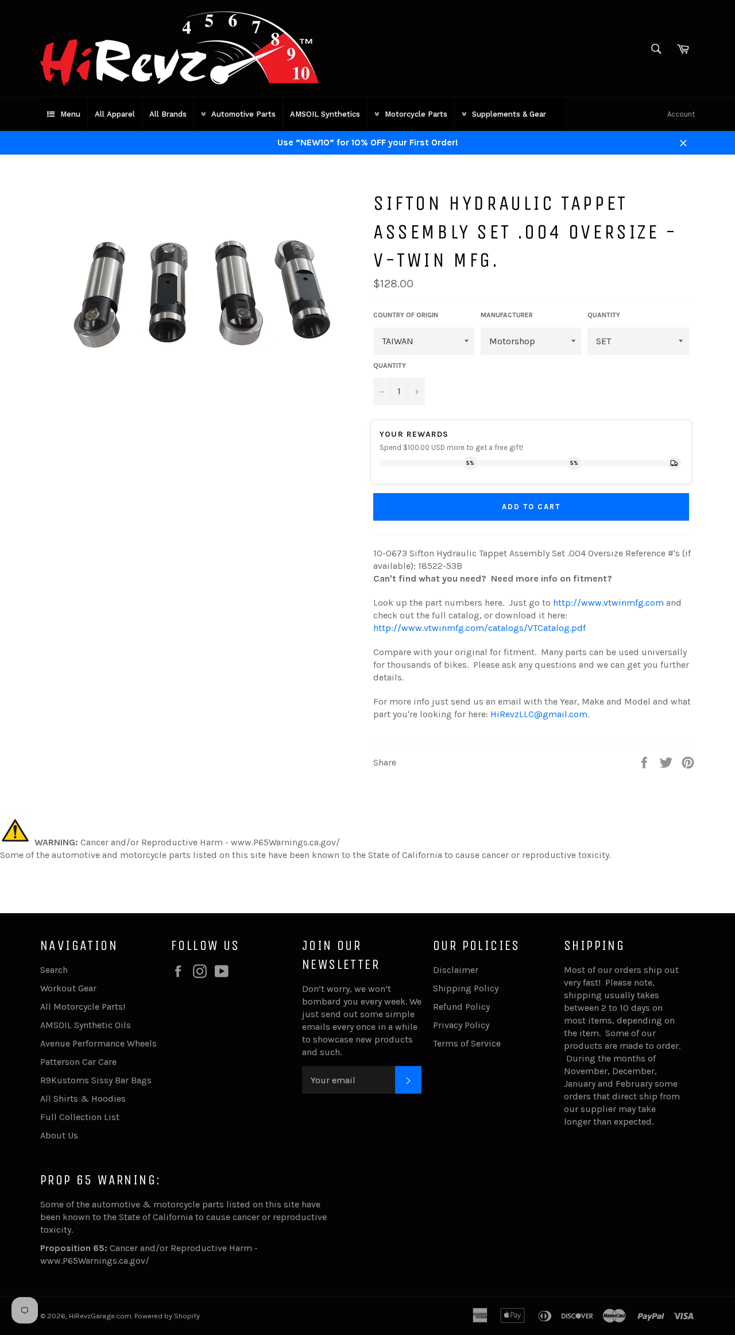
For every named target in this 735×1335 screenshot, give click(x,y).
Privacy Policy (461, 1024)
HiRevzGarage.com (100, 1315)
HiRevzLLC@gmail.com (538, 714)
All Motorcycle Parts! (82, 1006)
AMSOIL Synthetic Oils (85, 1024)
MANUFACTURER (507, 315)
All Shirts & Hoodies (83, 1098)
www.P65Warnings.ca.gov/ (94, 1260)
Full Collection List (79, 1116)
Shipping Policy (465, 988)
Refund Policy (461, 1006)
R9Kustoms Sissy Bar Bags (96, 1080)
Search (54, 969)
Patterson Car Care (78, 1061)
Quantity (389, 365)
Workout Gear (68, 988)
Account (681, 114)
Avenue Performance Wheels (98, 1043)
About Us (59, 1135)
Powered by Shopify (167, 1315)
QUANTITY (603, 315)
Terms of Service (467, 1043)
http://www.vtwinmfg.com (608, 602)
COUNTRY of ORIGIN (405, 315)
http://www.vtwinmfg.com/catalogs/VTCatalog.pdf (479, 627)
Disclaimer (455, 969)
